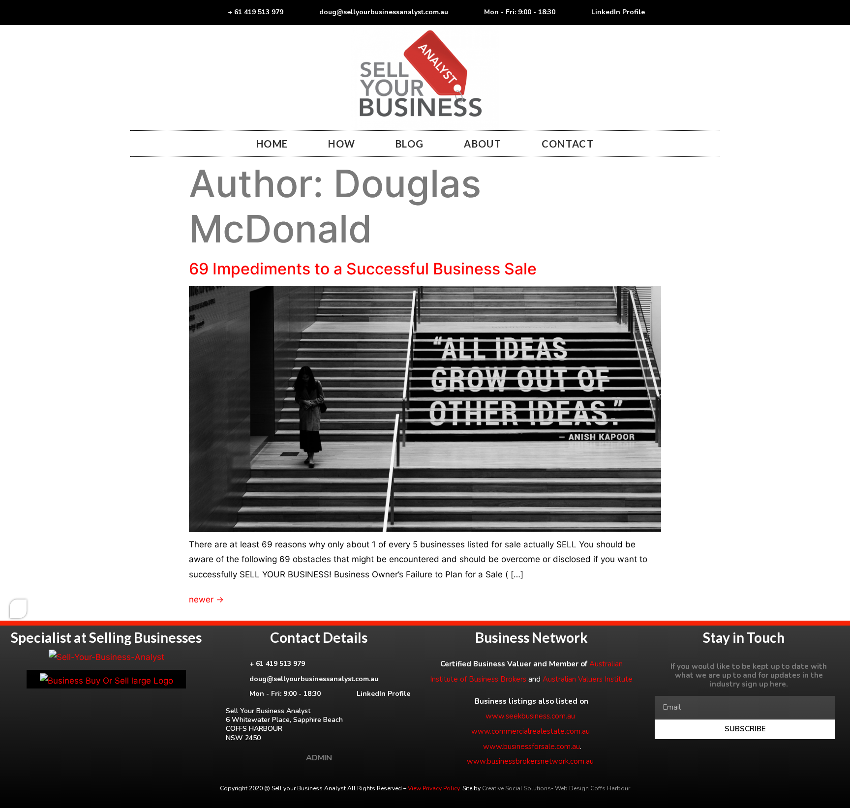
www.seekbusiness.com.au (530, 716)
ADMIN (319, 757)
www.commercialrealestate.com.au (530, 731)
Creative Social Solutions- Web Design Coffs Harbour (556, 788)
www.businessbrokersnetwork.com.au (530, 761)
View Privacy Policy (433, 788)
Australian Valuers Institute (588, 679)
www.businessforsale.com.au (531, 746)
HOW (341, 144)
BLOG (409, 144)
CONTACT (568, 144)
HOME (272, 144)
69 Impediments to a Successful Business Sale (363, 268)
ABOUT (482, 144)
